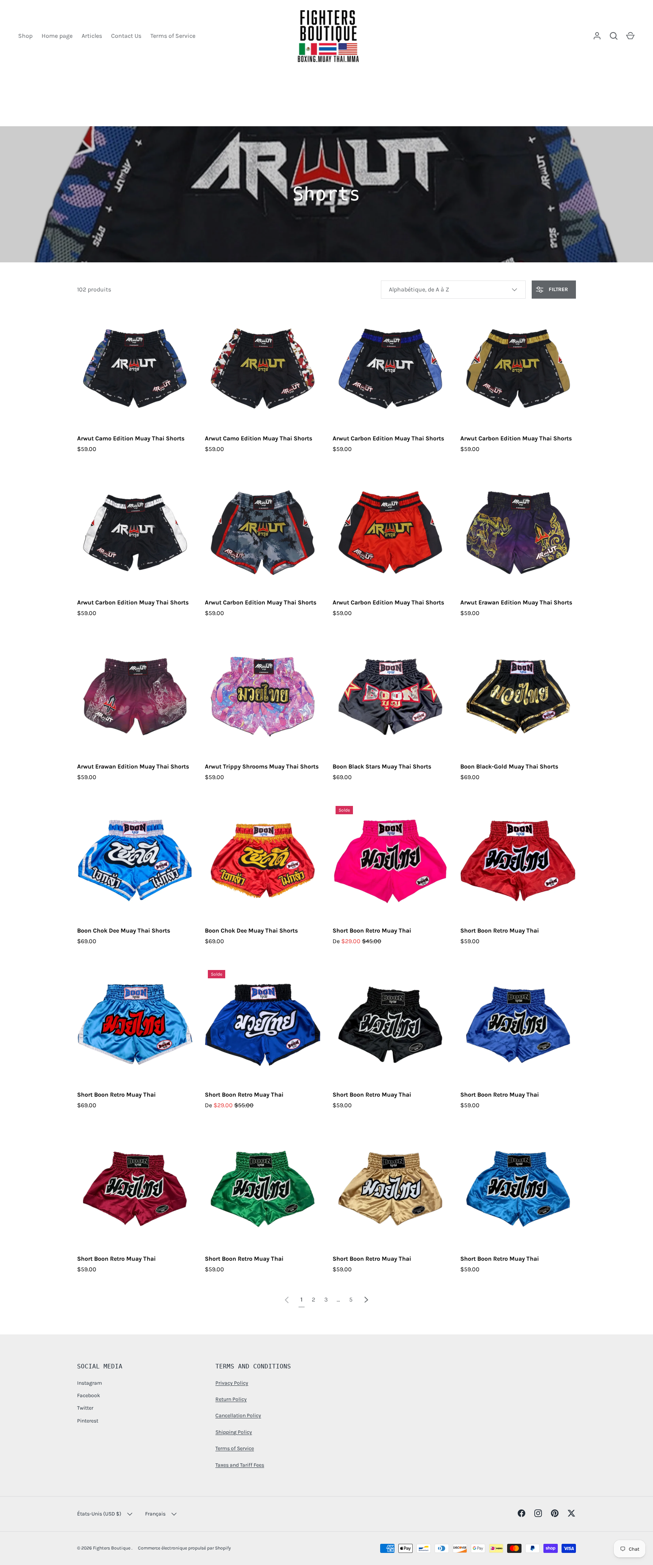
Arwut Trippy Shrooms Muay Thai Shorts (262, 766)
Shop (25, 35)
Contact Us (126, 35)
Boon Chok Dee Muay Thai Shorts (123, 930)
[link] (287, 1299)
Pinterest (87, 1421)
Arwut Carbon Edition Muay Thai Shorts (388, 438)
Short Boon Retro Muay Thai (372, 930)
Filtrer (557, 289)
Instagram (89, 1383)
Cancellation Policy (238, 1415)
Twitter (85, 1408)
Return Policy (231, 1399)
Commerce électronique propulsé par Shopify (184, 1548)
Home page (57, 35)
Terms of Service (172, 35)
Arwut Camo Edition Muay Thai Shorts (130, 438)
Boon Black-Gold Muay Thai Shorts (509, 766)
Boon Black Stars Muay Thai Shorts (382, 766)
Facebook (88, 1395)
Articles (92, 35)
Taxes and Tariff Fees (239, 1465)
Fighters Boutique (112, 1548)
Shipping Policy (233, 1432)
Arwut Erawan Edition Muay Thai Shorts (516, 602)
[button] (630, 36)
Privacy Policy (231, 1383)
